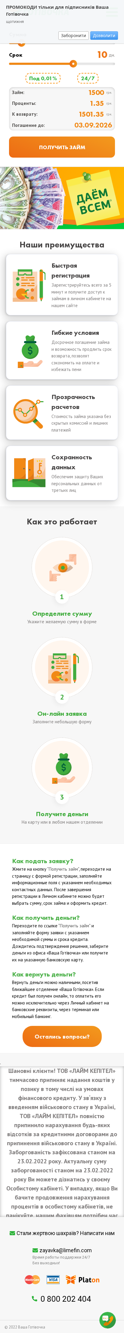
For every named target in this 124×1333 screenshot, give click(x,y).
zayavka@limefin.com (65, 1250)
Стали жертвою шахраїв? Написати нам (66, 1233)
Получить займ (63, 869)
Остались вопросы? (62, 1036)
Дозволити (104, 35)
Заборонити (73, 35)
